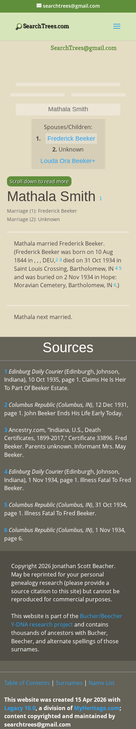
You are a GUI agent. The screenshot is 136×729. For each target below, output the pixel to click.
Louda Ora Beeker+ (68, 160)
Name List (102, 683)
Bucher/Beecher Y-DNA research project (66, 620)
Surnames (69, 683)
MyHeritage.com (97, 708)
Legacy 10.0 (20, 708)
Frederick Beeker (71, 138)
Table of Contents (27, 683)
